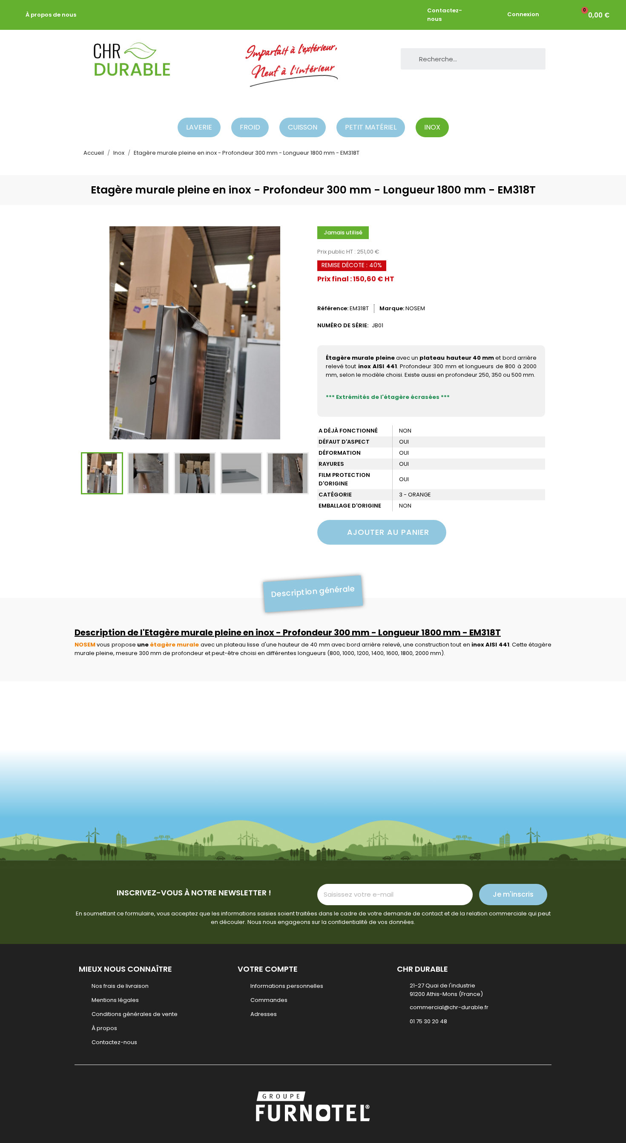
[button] (91, 332)
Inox (432, 127)
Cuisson (302, 127)
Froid (250, 127)
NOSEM (415, 308)
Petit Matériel (370, 127)
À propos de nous (51, 15)
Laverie (199, 127)
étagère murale (174, 645)
